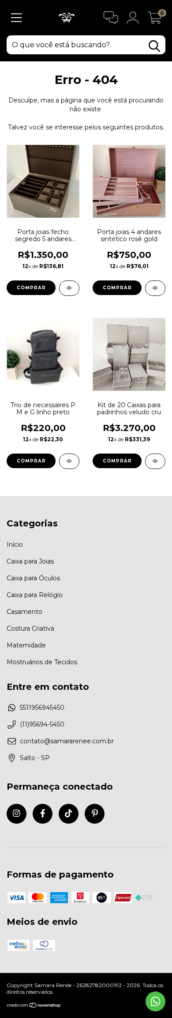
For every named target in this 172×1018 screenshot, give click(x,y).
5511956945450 (42, 707)
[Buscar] (154, 46)
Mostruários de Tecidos (42, 662)
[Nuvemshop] (34, 1006)
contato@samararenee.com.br (67, 741)
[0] (155, 20)
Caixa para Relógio (35, 595)
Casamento (24, 612)
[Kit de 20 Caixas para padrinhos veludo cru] (155, 461)
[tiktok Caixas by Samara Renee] (69, 814)
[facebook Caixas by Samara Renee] (42, 814)
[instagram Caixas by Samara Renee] (16, 814)
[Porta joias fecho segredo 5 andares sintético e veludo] (69, 288)
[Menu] (16, 18)
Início (15, 545)
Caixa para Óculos (33, 578)
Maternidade (26, 645)
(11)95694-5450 (42, 724)
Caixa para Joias (30, 561)
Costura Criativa (30, 628)
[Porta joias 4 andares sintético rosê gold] (155, 288)
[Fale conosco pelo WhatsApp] (155, 1001)
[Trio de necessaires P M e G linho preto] (69, 461)
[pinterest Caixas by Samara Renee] (95, 814)
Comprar (31, 288)
